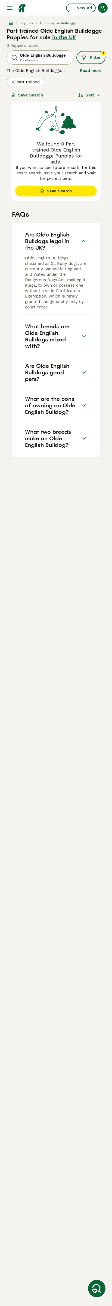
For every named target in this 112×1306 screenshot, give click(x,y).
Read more (91, 70)
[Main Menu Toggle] (9, 7)
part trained (28, 82)
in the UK (64, 37)
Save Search (30, 95)
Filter (97, 55)
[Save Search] (96, 1288)
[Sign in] (103, 8)
